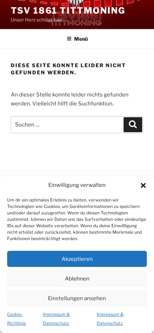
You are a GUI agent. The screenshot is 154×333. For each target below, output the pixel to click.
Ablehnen (77, 278)
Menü (81, 39)
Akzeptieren (77, 259)
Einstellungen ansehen (77, 298)
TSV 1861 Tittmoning (68, 10)
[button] (143, 185)
